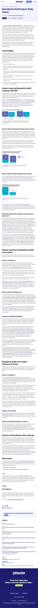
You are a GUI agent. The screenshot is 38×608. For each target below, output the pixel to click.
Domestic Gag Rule (10, 565)
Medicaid (16, 565)
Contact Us (24, 593)
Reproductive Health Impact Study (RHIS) (12, 25)
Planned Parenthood (22, 565)
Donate (29, 1)
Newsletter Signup (15, 593)
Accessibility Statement (22, 600)
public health (28, 565)
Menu (34, 1)
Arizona (4, 18)
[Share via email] (7, 505)
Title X (32, 565)
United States (11, 562)
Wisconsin (20, 18)
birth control (4, 565)
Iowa (9, 18)
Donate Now (19, 585)
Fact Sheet (5, 6)
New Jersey (14, 18)
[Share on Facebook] (5, 505)
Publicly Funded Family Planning (14, 559)
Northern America (5, 562)
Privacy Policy (14, 600)
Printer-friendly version (8, 507)
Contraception (5, 559)
